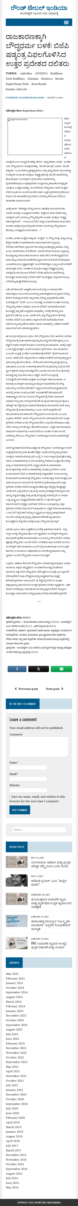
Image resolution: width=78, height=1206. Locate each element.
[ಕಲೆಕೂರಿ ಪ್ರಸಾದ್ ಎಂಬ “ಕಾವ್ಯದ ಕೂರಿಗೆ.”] (17, 884)
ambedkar (26, 73)
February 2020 (15, 1118)
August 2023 (14, 1029)
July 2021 (12, 1085)
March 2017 (13, 1150)
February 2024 (15, 1006)
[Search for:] (39, 829)
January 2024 (14, 1011)
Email (13, 774)
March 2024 (13, 1002)
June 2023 (12, 1039)
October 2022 (15, 1057)
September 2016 (17, 1169)
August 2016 (14, 1174)
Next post (52, 689)
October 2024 (15, 988)
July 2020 (12, 1108)
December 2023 (16, 1015)
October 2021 (15, 1081)
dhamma (33, 78)
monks (59, 78)
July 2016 (12, 1178)
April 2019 (13, 1122)
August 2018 (14, 1136)
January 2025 (14, 983)
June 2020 (12, 1113)
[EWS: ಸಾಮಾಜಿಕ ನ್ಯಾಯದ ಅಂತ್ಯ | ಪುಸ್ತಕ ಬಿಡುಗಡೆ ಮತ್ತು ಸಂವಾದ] (17, 947)
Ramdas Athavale (16, 89)
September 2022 (17, 1062)
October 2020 (15, 1099)
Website (14, 785)
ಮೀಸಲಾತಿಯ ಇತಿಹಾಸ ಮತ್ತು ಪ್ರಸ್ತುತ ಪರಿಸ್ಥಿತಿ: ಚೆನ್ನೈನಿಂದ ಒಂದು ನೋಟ (51, 864)
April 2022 (13, 1071)
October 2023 (15, 1020)
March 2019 (13, 1127)
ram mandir (39, 84)
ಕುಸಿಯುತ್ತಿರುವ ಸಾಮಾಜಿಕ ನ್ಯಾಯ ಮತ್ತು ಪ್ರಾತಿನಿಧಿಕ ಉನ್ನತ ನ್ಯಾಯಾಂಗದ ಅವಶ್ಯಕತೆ (51, 903)
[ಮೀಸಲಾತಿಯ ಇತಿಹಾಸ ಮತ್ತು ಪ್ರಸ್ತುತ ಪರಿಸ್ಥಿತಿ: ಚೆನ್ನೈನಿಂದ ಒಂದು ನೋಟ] (17, 866)
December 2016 (16, 1155)
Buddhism (56, 73)
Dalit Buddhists (15, 78)
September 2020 (17, 1104)
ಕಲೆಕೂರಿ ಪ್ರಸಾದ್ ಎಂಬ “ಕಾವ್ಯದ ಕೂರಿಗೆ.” (49, 882)
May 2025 (12, 974)
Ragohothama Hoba (32, 97)
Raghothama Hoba (17, 84)
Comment (15, 734)
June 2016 (12, 1183)
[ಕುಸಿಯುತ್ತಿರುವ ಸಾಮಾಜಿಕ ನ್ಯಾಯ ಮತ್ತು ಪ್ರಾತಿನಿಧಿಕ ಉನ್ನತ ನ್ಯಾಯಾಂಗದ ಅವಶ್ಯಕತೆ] (17, 903)
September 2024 (17, 992)
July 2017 (12, 1146)
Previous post (28, 689)
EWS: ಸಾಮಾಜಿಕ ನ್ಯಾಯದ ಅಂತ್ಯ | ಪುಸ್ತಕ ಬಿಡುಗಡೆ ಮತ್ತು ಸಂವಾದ (48, 945)
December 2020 (16, 1094)
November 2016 (16, 1160)
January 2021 (14, 1090)
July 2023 (12, 1034)
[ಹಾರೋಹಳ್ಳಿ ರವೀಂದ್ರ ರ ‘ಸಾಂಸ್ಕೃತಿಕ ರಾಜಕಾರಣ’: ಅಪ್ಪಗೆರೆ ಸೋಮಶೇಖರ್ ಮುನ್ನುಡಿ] (17, 925)
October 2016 (15, 1164)
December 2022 (16, 1048)
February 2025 (15, 978)
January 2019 (14, 1132)
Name (13, 762)
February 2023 (15, 1043)
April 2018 (13, 1141)
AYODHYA (41, 73)
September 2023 (17, 1025)
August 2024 (14, 997)
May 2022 (12, 1067)
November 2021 (16, 1076)
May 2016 (12, 1187)
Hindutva (47, 78)
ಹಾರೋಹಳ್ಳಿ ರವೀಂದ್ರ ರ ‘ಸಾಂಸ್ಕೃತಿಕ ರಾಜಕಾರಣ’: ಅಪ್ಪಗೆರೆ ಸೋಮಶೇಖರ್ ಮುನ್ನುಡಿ (50, 925)
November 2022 (16, 1053)
